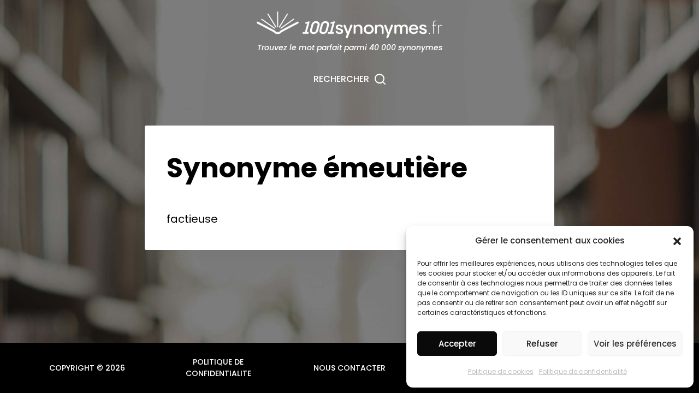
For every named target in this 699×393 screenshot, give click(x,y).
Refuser (542, 343)
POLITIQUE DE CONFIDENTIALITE (218, 367)
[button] (677, 241)
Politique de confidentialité (583, 371)
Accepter (457, 343)
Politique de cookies (501, 371)
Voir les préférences (635, 343)
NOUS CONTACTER (349, 367)
